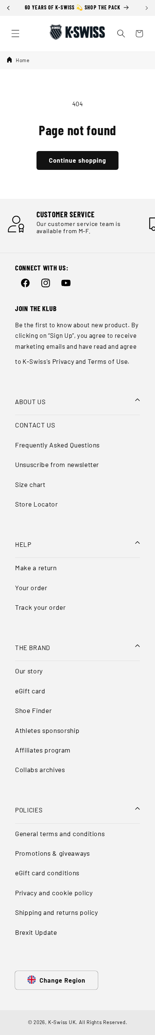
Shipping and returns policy (56, 912)
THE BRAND (32, 647)
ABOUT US (30, 401)
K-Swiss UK (62, 1022)
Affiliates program (43, 750)
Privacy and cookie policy (54, 892)
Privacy (63, 361)
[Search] (121, 33)
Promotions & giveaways (52, 853)
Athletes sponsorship (47, 730)
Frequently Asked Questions (57, 445)
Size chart (30, 484)
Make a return (36, 567)
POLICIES (29, 810)
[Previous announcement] (8, 8)
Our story (29, 671)
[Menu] (15, 33)
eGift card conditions (47, 873)
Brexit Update (36, 932)
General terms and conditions (60, 833)
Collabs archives (40, 769)
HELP (23, 544)
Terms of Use (108, 361)
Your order (31, 587)
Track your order (40, 607)
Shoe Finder (33, 710)
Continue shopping (77, 160)
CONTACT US (35, 425)
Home (23, 60)
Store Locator (36, 504)
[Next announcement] (146, 8)
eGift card (30, 691)
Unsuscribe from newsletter (57, 464)
